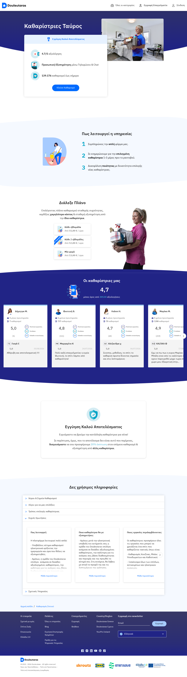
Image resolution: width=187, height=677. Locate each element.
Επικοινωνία (26, 632)
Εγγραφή (75, 622)
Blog (47, 627)
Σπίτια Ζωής (26, 627)
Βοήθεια (75, 627)
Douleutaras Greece (105, 622)
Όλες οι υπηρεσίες (53, 622)
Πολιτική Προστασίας (48, 667)
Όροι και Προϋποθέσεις (29, 667)
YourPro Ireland (103, 632)
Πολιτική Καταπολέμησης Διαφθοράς (35, 670)
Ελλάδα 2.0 (25, 637)
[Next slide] (183, 336)
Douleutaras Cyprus (105, 627)
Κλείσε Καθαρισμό (66, 88)
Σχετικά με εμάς (27, 622)
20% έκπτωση (99, 444)
